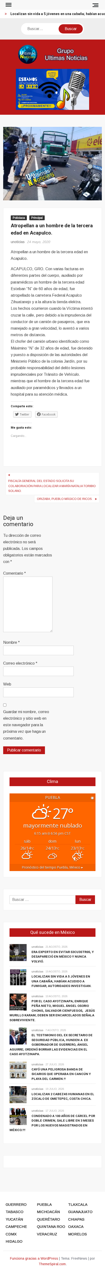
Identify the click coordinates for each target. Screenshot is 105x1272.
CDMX (11, 1234)
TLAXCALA (77, 1204)
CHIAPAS (76, 1219)
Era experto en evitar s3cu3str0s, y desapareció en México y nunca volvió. (63, 957)
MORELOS (77, 1234)
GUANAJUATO (80, 1212)
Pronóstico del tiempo (52, 867)
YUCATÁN (14, 1219)
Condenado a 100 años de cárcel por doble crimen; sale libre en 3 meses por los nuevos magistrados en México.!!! (52, 1123)
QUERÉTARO (48, 1219)
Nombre (11, 642)
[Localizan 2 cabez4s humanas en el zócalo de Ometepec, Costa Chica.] (18, 1095)
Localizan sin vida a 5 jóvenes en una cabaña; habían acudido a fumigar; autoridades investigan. (62, 981)
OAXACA (76, 1226)
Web (7, 684)
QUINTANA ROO (51, 1226)
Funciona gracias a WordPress (34, 1258)
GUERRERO (16, 1204)
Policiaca (19, 218)
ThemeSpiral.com (52, 1264)
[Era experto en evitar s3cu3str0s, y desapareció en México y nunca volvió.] (18, 952)
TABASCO (14, 1212)
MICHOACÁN (48, 1212)
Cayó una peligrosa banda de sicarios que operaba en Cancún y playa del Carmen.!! (61, 1074)
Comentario (14, 573)
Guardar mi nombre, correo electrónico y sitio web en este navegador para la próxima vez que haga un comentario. (26, 725)
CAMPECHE (16, 1226)
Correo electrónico (20, 663)
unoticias (18, 242)
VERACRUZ (47, 1234)
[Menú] (8, 5)
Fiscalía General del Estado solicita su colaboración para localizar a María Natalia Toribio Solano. (52, 486)
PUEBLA (44, 1204)
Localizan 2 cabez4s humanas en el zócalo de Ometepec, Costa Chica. (63, 1096)
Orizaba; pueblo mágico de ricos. (65, 499)
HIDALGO (14, 1241)
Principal (37, 218)
